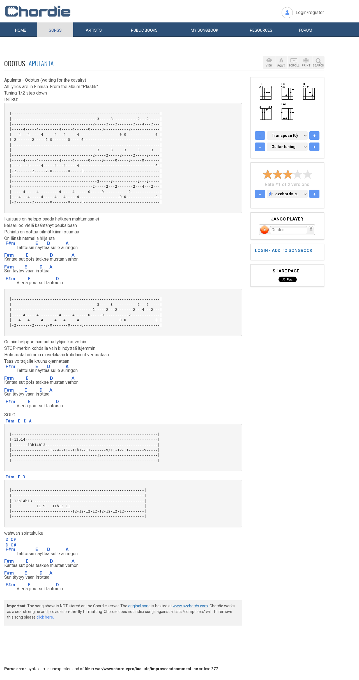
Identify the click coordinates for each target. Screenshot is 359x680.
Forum (305, 30)
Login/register (310, 12)
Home (20, 30)
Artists (94, 30)
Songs (55, 30)
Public (144, 30)
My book (204, 30)
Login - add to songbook (283, 250)
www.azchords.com (190, 606)
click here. (45, 617)
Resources (261, 30)
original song (139, 606)
